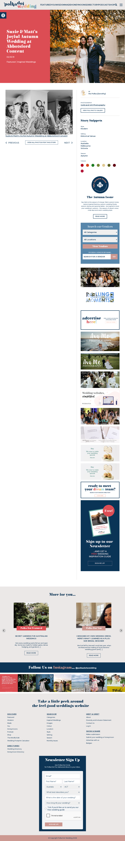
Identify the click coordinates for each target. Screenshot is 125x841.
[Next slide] (121, 631)
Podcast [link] (103, 5)
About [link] (88, 717)
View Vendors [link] (100, 246)
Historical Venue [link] (88, 136)
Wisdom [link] (60, 5)
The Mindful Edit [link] (13, 738)
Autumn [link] (84, 156)
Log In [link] (88, 726)
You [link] (53, 5)
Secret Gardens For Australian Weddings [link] (31, 637)
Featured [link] (45, 5)
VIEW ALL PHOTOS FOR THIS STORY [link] (41, 142)
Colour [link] (49, 726)
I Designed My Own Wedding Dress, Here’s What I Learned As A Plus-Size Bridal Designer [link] (93, 638)
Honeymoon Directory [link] (15, 752)
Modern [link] (84, 129)
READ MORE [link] (100, 216)
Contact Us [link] (90, 723)
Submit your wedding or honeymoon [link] (100, 737)
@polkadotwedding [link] (85, 668)
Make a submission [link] (93, 734)
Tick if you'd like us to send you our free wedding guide (62, 808)
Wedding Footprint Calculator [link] (18, 741)
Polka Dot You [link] (94, 628)
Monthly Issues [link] (52, 741)
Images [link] (49, 723)
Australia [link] (85, 143)
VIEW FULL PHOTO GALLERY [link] (93, 110)
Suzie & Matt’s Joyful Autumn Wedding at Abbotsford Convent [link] (36, 136)
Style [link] (48, 732)
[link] (3, 15)
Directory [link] (92, 5)
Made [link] (68, 5)
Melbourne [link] (85, 146)
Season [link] (49, 738)
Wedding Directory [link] (14, 749)
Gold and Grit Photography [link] (93, 105)
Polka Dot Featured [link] (31, 628)
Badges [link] (89, 743)
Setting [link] (49, 735)
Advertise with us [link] (92, 740)
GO (114, 257)
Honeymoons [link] (78, 5)
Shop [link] (112, 5)
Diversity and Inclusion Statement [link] (98, 720)
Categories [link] (51, 717)
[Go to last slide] (4, 631)
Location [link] (50, 729)
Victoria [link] (84, 148)
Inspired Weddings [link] (26, 62)
